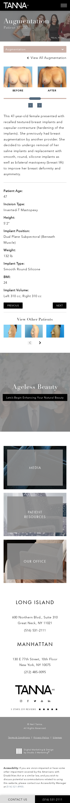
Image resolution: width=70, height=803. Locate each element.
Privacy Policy (41, 737)
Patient (35, 514)
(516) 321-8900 (14, 786)
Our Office (35, 561)
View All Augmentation (48, 57)
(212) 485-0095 (35, 672)
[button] (63, 5)
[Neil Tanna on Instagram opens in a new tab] (21, 701)
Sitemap (57, 737)
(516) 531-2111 (35, 630)
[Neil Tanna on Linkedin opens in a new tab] (49, 701)
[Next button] (40, 343)
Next (59, 305)
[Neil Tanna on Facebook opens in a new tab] (28, 701)
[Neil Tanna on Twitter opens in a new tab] (35, 701)
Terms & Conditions (19, 737)
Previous (13, 305)
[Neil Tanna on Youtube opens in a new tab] (42, 701)
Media (35, 467)
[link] (35, 606)
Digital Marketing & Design (39, 751)
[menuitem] (21, 701)
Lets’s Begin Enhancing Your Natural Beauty (35, 397)
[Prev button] (30, 343)
